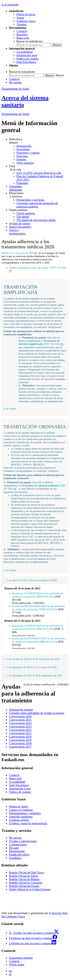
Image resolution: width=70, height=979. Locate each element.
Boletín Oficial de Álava (23, 875)
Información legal (26, 55)
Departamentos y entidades (25, 813)
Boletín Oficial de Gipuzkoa (25, 882)
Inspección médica (20, 226)
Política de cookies (27, 58)
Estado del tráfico (19, 854)
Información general (21, 709)
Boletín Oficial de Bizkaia (24, 879)
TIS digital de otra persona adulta (35, 220)
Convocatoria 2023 (20, 726)
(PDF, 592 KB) (39, 342)
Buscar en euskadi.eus (29, 41)
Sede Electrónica (26, 62)
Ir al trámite (10, 408)
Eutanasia (22, 183)
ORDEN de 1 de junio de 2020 (17, 253)
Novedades (23, 149)
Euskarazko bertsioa (21, 957)
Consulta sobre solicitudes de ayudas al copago (36, 713)
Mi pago (14, 847)
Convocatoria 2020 (20, 736)
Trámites (21, 24)
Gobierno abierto (19, 820)
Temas (20, 17)
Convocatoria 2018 (20, 743)
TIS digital (22, 216)
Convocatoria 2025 (20, 719)
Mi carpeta (15, 82)
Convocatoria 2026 (20, 716)
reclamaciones (17, 232)
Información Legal (20, 788)
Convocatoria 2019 (20, 739)
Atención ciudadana (20, 816)
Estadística (15, 858)
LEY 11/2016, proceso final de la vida (38, 172)
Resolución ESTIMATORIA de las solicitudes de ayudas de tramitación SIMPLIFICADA (37, 595)
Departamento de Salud (15, 88)
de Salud (15, 114)
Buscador (22, 34)
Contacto (21, 31)
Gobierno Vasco (25, 21)
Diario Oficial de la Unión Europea (29, 889)
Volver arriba (16, 964)
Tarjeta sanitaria (25, 213)
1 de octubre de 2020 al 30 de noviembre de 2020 (33, 659)
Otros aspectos (25, 162)
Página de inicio (25, 14)
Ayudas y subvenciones (23, 841)
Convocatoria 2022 (20, 729)
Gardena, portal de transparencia (28, 823)
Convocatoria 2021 (20, 733)
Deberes (21, 159)
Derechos (22, 156)
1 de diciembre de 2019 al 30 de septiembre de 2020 (34, 675)
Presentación (23, 146)
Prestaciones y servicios (30, 199)
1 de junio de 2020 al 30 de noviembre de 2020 (32, 580)
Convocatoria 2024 (20, 723)
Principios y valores (28, 152)
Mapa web (22, 37)
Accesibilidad (24, 51)
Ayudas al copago (19, 223)
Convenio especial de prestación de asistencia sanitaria (37, 205)
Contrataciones (18, 844)
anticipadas (15, 188)
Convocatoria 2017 (20, 746)
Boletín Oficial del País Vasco (26, 872)
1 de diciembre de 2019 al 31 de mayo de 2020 (32, 667)
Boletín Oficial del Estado (24, 886)
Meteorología (17, 851)
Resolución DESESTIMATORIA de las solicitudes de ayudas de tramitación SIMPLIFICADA (38, 608)
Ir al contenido (9, 4)
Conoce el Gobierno (21, 809)
